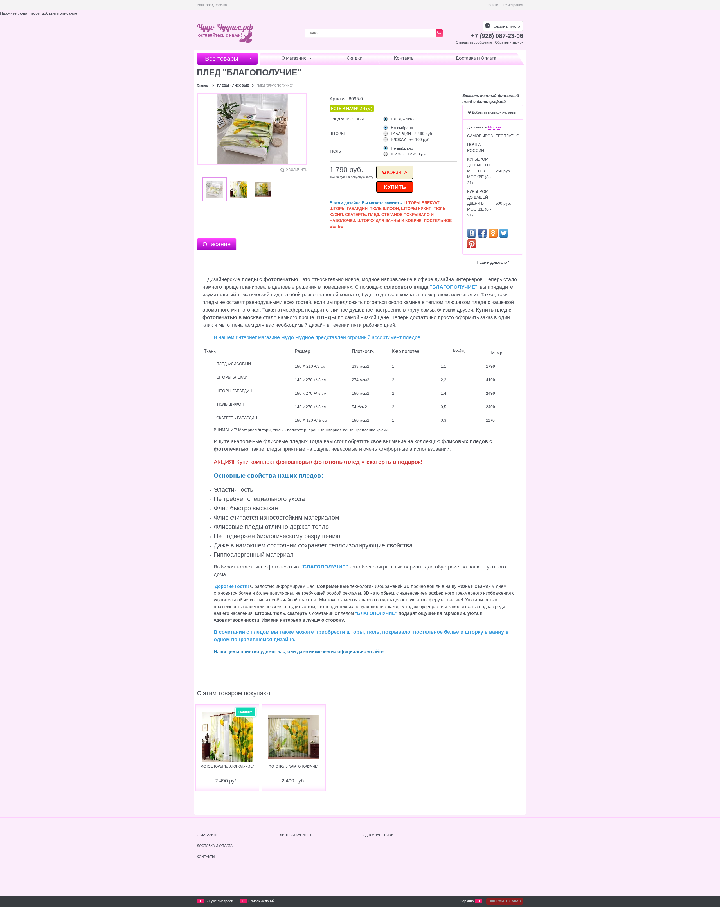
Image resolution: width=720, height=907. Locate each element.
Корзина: (505, 26)
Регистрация (513, 5)
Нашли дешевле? (493, 262)
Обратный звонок (509, 42)
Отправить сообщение (474, 42)
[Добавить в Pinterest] (471, 243)
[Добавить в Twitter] (503, 233)
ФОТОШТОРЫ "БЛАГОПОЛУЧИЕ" (227, 766)
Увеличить (296, 169)
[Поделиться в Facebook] (482, 233)
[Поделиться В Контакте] (471, 233)
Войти (493, 5)
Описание (216, 244)
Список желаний (261, 901)
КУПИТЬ (395, 187)
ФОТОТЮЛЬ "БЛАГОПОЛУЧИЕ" (293, 766)
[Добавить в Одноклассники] (493, 233)
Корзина (397, 172)
